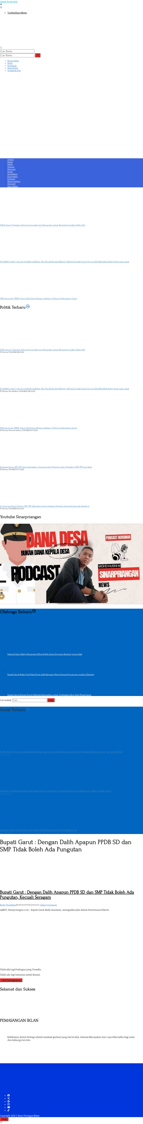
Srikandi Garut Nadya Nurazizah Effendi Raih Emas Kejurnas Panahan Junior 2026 (44, 654)
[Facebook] (8, 1095)
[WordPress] (8, 1101)
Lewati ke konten (9, 1)
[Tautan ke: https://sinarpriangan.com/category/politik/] (28, 307)
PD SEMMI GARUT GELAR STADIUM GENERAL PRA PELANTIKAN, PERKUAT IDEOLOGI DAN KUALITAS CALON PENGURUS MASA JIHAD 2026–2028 (64, 262)
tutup (4, 1119)
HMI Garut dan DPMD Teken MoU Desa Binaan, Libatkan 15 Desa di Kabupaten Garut (38, 298)
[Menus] (1, 4)
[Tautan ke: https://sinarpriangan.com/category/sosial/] (28, 709)
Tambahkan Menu (17, 12)
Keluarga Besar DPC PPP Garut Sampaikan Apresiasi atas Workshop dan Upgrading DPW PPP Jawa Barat (46, 467)
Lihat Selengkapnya (11, 980)
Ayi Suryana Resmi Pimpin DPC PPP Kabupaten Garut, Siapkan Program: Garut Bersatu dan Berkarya (44, 506)
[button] (37, 55)
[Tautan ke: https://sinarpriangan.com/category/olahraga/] (34, 611)
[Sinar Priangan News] (28, 44)
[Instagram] (8, 1104)
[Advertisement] (71, 130)
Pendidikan (11, 905)
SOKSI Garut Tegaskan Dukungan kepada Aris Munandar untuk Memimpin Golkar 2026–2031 (42, 225)
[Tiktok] (8, 1110)
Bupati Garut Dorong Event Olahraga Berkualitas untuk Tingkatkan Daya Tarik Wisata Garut (49, 695)
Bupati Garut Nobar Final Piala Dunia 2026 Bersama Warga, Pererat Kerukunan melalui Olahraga (50, 674)
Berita (2, 905)
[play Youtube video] (71, 564)
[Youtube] (8, 1107)
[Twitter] (8, 1098)
